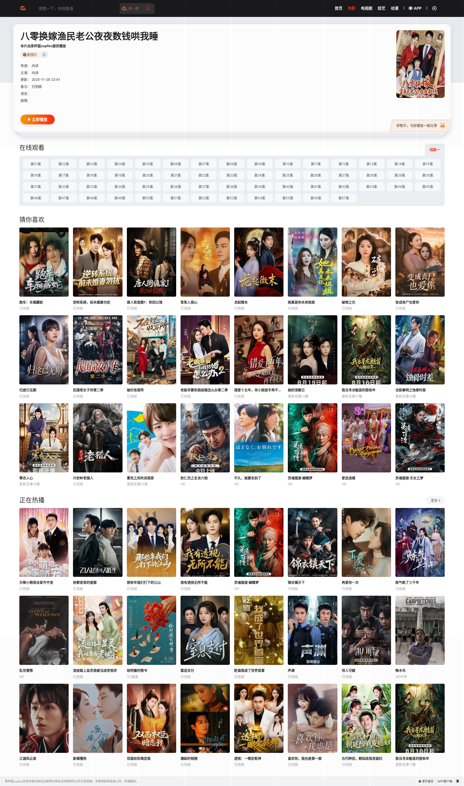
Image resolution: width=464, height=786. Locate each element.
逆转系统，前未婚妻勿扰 (91, 302)
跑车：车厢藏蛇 (31, 302)
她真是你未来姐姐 (301, 302)
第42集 (343, 186)
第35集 (147, 186)
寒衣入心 (26, 478)
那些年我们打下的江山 (144, 582)
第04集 (119, 164)
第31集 (35, 186)
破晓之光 (348, 302)
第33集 (91, 186)
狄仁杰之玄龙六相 (194, 478)
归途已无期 (27, 390)
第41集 (316, 186)
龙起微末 (241, 302)
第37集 (203, 186)
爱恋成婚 (348, 478)
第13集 (371, 164)
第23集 (231, 175)
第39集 (259, 186)
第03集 (91, 164)
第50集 (147, 198)
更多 (434, 500)
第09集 (259, 164)
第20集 (147, 175)
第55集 (287, 198)
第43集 (371, 186)
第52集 (203, 198)
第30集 (427, 175)
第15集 (427, 164)
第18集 (92, 175)
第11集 (316, 164)
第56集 (315, 198)
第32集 (63, 186)
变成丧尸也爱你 (407, 302)
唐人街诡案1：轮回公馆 (144, 302)
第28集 (371, 175)
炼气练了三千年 (407, 582)
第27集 (344, 175)
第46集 (35, 198)
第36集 (175, 186)
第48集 (91, 198)
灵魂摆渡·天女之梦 (409, 478)
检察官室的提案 (85, 582)
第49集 (119, 198)
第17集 (63, 175)
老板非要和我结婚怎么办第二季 (204, 390)
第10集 (288, 164)
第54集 (259, 198)
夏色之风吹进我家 (140, 478)
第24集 (259, 175)
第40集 (287, 186)
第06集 (175, 164)
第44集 (399, 186)
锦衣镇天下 (296, 582)
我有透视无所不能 (194, 582)
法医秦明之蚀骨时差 (410, 390)
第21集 (176, 175)
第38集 (231, 186)
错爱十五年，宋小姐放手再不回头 (258, 390)
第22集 (203, 175)
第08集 (231, 164)
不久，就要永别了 (247, 478)
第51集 (175, 198)
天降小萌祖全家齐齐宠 (36, 582)
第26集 (315, 175)
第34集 (119, 186)
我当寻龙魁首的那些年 (359, 390)
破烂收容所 (135, 390)
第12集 (344, 164)
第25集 (287, 175)
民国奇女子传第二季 (88, 390)
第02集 (63, 164)
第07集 (203, 164)
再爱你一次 (350, 582)
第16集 (35, 175)
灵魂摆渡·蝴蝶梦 (300, 478)
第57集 (343, 198)
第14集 (399, 164)
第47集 (63, 198)
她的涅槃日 (296, 390)
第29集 (399, 175)
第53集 (231, 198)
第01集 (35, 164)
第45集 (427, 186)
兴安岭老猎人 (83, 478)
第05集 (147, 164)
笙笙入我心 (189, 302)
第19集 (120, 175)
